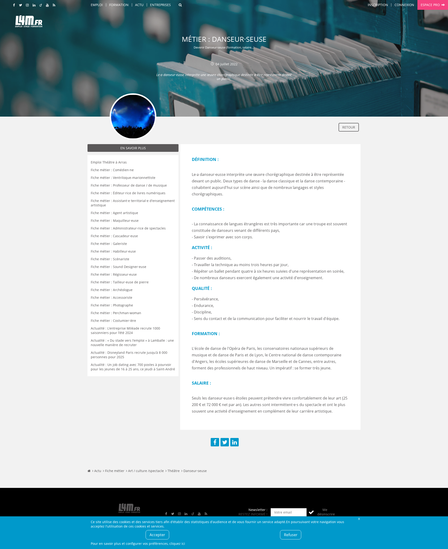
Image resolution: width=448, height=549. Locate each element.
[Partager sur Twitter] (224, 442)
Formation (119, 5)
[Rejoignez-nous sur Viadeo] (41, 5)
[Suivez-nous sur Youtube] (47, 5)
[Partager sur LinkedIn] (234, 442)
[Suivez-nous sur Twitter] (21, 5)
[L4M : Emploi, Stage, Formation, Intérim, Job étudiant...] (28, 22)
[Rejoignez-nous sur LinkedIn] (34, 5)
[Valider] (311, 512)
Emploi (97, 5)
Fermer (358, 518)
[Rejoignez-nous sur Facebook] (14, 5)
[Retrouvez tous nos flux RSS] (54, 5)
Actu (139, 5)
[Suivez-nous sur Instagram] (27, 5)
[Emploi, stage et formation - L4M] (89, 471)
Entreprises (160, 5)
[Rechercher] (180, 5)
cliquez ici (177, 543)
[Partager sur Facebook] (215, 442)
